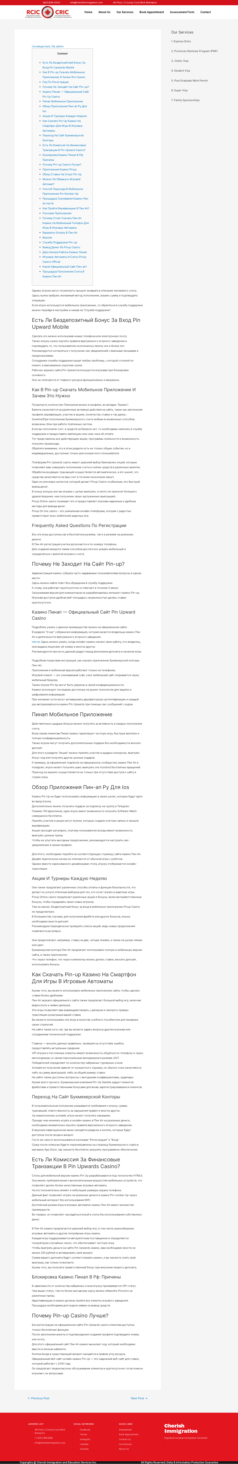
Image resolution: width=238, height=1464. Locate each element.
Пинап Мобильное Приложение (63, 101)
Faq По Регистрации (56, 82)
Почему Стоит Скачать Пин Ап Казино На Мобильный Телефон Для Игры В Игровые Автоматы (66, 223)
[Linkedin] (189, 2)
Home (88, 12)
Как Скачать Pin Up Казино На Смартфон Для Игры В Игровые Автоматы (63, 125)
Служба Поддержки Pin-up (60, 242)
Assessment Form (182, 12)
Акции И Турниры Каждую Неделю (65, 116)
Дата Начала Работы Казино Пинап (65, 252)
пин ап (36, 641)
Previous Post (38, 1398)
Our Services (125, 12)
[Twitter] (175, 2)
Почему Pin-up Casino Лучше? (62, 164)
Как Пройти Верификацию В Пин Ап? (66, 208)
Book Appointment (152, 12)
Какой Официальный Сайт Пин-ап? (65, 266)
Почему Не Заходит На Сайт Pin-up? (66, 86)
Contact (205, 12)
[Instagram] (182, 2)
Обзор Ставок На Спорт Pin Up (62, 174)
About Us (104, 12)
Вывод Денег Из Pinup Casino (61, 247)
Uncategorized (41, 46)
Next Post (139, 1398)
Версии (47, 237)
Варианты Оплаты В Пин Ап (60, 232)
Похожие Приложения (57, 213)
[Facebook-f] (168, 2)
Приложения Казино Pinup (59, 169)
